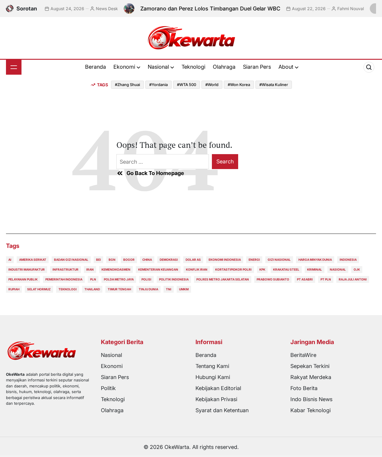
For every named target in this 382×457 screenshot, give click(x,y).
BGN (112, 259)
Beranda (95, 67)
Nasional (158, 67)
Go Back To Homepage (155, 173)
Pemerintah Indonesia (63, 279)
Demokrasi (169, 259)
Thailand (92, 289)
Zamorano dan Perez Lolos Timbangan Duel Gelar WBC (205, 8)
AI (9, 259)
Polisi (146, 279)
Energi (254, 259)
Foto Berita (304, 388)
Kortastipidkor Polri (233, 269)
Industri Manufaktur (26, 269)
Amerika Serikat (32, 259)
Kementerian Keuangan (158, 269)
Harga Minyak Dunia (315, 259)
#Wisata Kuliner (273, 84)
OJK (357, 269)
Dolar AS (193, 259)
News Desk (102, 8)
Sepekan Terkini (309, 366)
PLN (93, 279)
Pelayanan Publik (23, 279)
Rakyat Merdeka (310, 377)
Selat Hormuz (39, 289)
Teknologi (193, 67)
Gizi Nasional (279, 259)
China (147, 259)
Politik (108, 388)
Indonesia (348, 259)
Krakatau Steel (286, 269)
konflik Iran (196, 269)
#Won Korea (239, 84)
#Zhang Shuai (127, 84)
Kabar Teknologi (310, 410)
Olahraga (224, 67)
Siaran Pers (257, 67)
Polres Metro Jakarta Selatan (222, 279)
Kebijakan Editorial (218, 388)
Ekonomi (124, 67)
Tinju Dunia (148, 289)
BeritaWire (303, 355)
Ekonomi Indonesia (225, 259)
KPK (262, 269)
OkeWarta (176, 447)
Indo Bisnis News (311, 399)
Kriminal (314, 269)
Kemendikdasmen (115, 269)
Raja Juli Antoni (353, 279)
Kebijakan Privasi (216, 399)
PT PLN (326, 279)
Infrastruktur (65, 269)
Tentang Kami (212, 366)
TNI (168, 289)
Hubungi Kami (212, 377)
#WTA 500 (186, 84)
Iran (90, 269)
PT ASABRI (305, 279)
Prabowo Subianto (273, 279)
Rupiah (13, 289)
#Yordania (158, 84)
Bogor (129, 259)
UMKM (184, 289)
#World (211, 84)
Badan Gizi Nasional (71, 259)
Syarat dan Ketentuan (222, 410)
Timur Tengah (119, 289)
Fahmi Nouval (345, 8)
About (285, 67)
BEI (98, 259)
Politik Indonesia (174, 279)
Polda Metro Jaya (119, 279)
